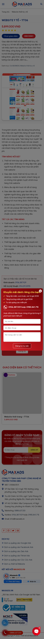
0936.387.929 (14, 307)
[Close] (40, 291)
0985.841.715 (32, 307)
